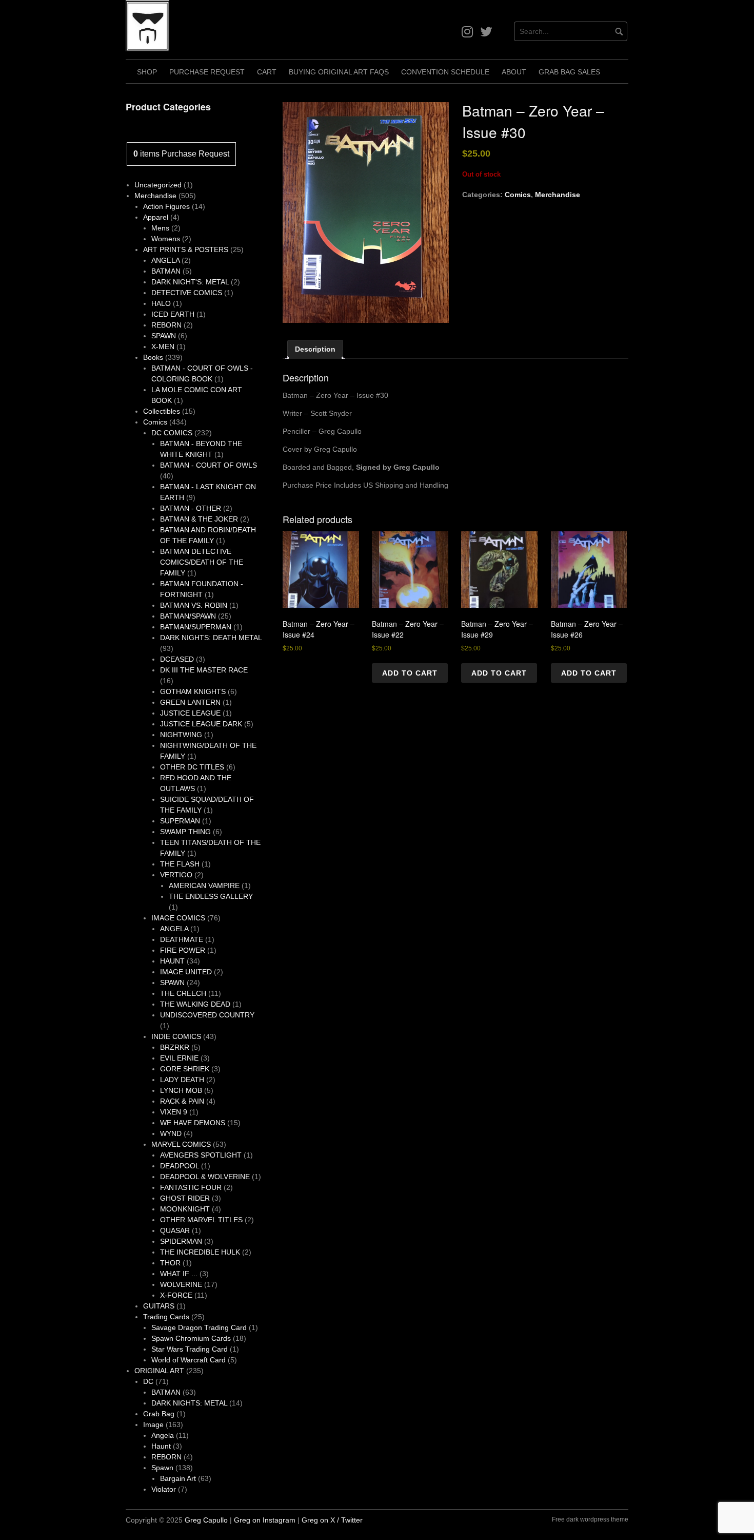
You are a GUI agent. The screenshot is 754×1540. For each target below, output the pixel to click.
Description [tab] (315, 349)
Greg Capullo (206, 1520)
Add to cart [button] (410, 673)
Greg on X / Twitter (332, 1520)
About (514, 72)
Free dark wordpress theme (590, 1519)
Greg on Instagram (264, 1520)
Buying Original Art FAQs (339, 72)
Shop (147, 72)
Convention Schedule (445, 72)
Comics (518, 194)
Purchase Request (207, 72)
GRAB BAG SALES (569, 72)
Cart (266, 72)
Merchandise (557, 194)
